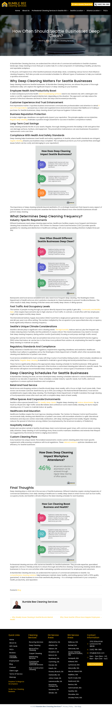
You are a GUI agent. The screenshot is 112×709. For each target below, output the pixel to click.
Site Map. (77, 706)
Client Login (13, 671)
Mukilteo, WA (73, 675)
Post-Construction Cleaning (36, 669)
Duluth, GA (52, 668)
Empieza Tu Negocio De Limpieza (16, 682)
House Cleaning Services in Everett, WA (75, 653)
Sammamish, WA (74, 688)
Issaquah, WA (73, 658)
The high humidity (62, 330)
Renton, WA (72, 684)
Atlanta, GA (53, 645)
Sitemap (12, 677)
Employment (14, 661)
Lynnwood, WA (74, 665)
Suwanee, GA (54, 689)
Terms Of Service (15, 674)
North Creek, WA (74, 678)
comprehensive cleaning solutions (23, 575)
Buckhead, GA (54, 658)
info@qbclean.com (97, 653)
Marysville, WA (73, 668)
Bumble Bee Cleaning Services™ (49, 706)
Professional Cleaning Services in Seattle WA (49, 11)
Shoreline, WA (73, 694)
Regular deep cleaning (18, 120)
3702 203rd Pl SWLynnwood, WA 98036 (96, 643)
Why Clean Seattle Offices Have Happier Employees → (81, 617)
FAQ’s (105, 11)
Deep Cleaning (34, 645)
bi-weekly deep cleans (47, 402)
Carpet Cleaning (35, 653)
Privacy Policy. (68, 706)
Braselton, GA (54, 652)
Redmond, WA (73, 681)
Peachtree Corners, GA (53, 685)
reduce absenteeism (86, 402)
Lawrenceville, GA (55, 681)
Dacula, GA (53, 665)
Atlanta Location (93, 11)
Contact (12, 667)
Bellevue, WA (73, 642)
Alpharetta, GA (54, 642)
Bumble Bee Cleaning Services (62, 41)
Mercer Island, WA (75, 671)
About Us (25, 11)
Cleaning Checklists (13, 657)
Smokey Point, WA (75, 698)
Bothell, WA (72, 645)
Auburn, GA (53, 649)
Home (17, 11)
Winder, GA (53, 693)
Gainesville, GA (54, 675)
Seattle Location (76, 11)
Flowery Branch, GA (56, 671)
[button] (68, 11)
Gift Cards (13, 646)
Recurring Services (36, 642)
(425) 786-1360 (96, 650)
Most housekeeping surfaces (50, 94)
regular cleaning (16, 141)
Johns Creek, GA (55, 678)
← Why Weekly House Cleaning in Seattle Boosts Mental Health (31, 618)
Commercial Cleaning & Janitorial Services (36, 663)
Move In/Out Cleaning (33, 649)
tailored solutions (70, 442)
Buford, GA (53, 655)
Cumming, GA (54, 662)
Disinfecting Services (33, 657)
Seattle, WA (72, 691)
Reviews (12, 653)
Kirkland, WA (73, 661)
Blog (19, 590)
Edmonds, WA (73, 649)
